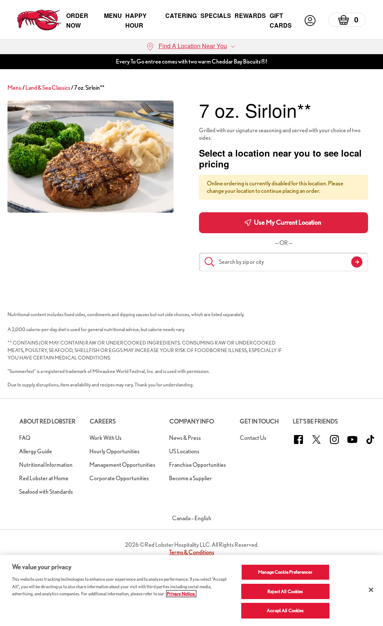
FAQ (24, 437)
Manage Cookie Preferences (285, 572)
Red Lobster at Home (43, 478)
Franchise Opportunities (197, 464)
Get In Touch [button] (259, 421)
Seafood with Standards (46, 491)
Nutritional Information (46, 464)
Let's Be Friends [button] (315, 421)
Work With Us (105, 437)
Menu (113, 15)
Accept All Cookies (285, 610)
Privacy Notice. (181, 593)
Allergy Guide (35, 451)
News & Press (185, 437)
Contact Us (253, 437)
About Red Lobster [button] (47, 421)
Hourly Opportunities (114, 451)
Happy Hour (136, 20)
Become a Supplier (190, 478)
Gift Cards (281, 20)
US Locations (184, 451)
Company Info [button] (191, 421)
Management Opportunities (122, 464)
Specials (215, 15)
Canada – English (191, 518)
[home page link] (39, 20)
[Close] (371, 590)
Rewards (250, 15)
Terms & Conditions (191, 552)
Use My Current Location (287, 222)
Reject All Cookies (285, 591)
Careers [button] (103, 421)
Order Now (77, 20)
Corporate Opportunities (119, 478)
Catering (181, 15)
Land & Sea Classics (47, 87)
